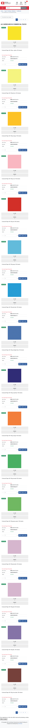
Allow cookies (4, 719)
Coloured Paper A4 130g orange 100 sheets (11, 435)
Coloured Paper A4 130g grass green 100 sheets (12, 521)
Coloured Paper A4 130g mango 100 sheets (11, 136)
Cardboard (19, 11)
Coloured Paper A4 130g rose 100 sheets (11, 178)
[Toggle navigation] (2, 8)
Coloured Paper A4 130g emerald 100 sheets (12, 478)
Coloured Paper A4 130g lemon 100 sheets (11, 93)
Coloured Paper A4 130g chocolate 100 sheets (12, 692)
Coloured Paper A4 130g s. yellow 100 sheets (12, 50)
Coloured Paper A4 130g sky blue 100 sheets (12, 307)
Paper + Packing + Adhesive (9, 11)
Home (2, 11)
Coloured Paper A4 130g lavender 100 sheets (12, 564)
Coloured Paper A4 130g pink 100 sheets (11, 606)
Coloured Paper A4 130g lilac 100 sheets (11, 649)
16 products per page (6, 17)
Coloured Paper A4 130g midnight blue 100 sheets (13, 350)
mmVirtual (20, 723)
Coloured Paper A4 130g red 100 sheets (10, 221)
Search (24, 8)
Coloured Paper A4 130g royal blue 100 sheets (12, 392)
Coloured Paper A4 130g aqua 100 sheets (11, 264)
